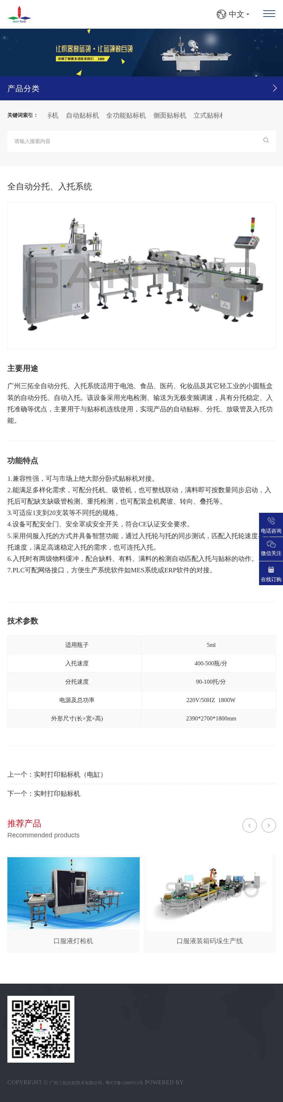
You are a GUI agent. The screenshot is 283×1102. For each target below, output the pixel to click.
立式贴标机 (197, 115)
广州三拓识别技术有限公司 (75, 1082)
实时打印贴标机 (57, 793)
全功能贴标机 (113, 115)
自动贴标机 (70, 115)
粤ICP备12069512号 (124, 1082)
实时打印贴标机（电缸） (70, 774)
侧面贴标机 (157, 115)
